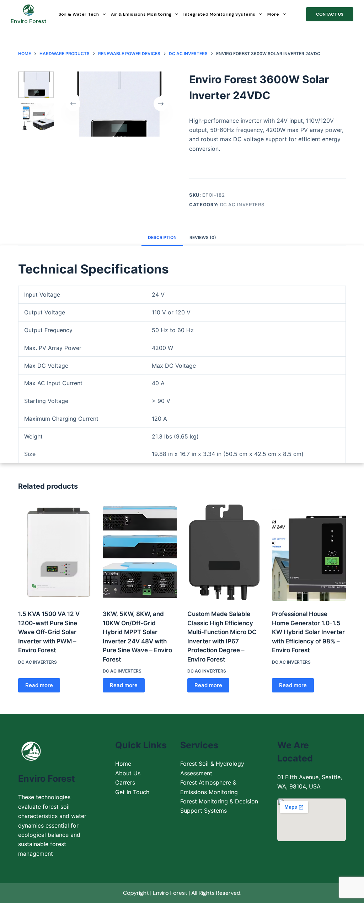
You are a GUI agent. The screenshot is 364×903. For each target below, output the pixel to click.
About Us (127, 773)
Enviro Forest (29, 21)
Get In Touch (132, 792)
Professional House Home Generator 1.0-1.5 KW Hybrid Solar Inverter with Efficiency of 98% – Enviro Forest (308, 632)
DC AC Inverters (242, 204)
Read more (39, 685)
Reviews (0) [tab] (202, 237)
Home (123, 763)
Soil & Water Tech (79, 14)
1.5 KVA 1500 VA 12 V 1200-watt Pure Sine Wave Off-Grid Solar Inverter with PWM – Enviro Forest (49, 632)
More (273, 14)
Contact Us (329, 14)
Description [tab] (162, 237)
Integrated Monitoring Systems (219, 14)
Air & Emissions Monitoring (141, 14)
